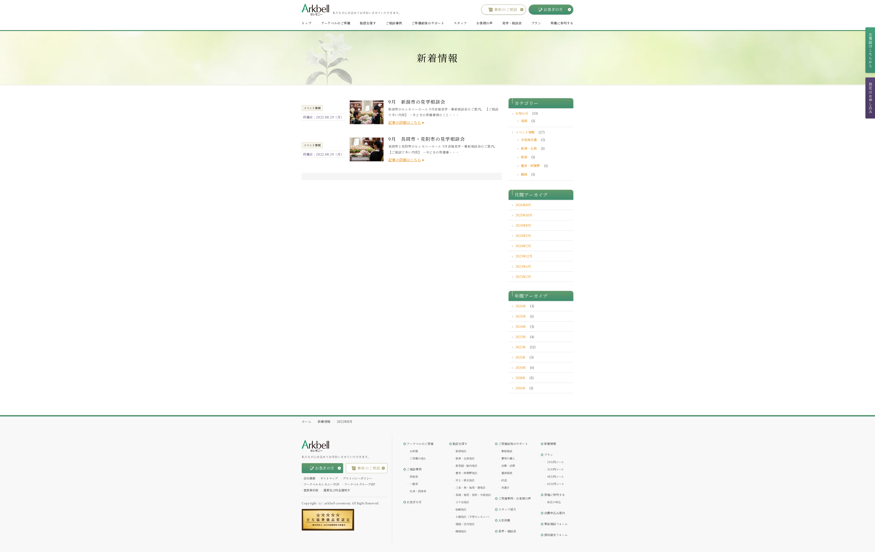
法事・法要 (508, 465)
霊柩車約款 (311, 490)
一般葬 (414, 484)
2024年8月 (523, 225)
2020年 (520, 367)
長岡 (524, 120)
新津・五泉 (529, 148)
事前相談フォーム (556, 524)
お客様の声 (484, 23)
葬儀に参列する (562, 23)
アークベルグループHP (359, 484)
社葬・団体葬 (418, 491)
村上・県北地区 (465, 480)
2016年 (520, 388)
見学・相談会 (512, 23)
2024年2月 (523, 246)
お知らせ (521, 113)
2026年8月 (523, 205)
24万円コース (555, 462)
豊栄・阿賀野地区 (466, 473)
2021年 (520, 357)
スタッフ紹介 (507, 509)
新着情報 (550, 444)
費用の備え (508, 458)
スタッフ (460, 23)
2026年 (520, 306)
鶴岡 (524, 174)
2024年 (520, 326)
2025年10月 (523, 215)
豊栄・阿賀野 (530, 165)
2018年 (520, 377)
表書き (505, 487)
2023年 (520, 336)
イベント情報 (525, 132)
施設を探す (368, 23)
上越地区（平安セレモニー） (473, 517)
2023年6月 (523, 266)
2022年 (520, 347)
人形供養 (504, 520)
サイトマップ (329, 478)
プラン (536, 23)
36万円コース (555, 469)
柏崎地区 (461, 509)
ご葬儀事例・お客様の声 (514, 498)
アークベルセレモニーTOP (321, 484)
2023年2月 (523, 276)
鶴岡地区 (461, 531)
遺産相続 (506, 473)
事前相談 (506, 451)
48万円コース (555, 476)
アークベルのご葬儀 (335, 23)
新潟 (524, 157)
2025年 (520, 316)
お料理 (414, 451)
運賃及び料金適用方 (336, 490)
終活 (504, 480)
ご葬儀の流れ (418, 458)
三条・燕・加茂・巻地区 (471, 487)
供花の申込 (554, 502)
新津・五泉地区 (465, 458)
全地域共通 (529, 139)
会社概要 (309, 478)
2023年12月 (523, 256)
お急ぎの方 (414, 502)
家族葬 (414, 476)
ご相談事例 (394, 23)
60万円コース (555, 484)
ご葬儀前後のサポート (428, 23)
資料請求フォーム (556, 535)
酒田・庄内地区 (465, 524)
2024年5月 (523, 235)
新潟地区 (461, 451)
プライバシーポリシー (357, 478)
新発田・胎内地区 (466, 465)
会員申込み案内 (554, 513)
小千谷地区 (462, 502)
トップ (306, 23)
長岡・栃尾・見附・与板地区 (473, 495)
